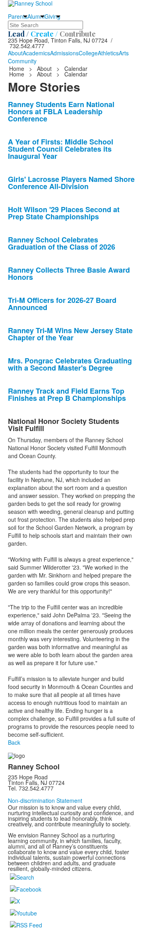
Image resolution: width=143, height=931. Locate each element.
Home (17, 68)
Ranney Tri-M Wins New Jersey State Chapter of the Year (70, 334)
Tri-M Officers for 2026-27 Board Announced (62, 303)
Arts (124, 53)
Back (14, 742)
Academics (36, 53)
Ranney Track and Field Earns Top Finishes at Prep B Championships (67, 394)
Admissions (64, 53)
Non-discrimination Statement (45, 800)
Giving (52, 16)
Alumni (35, 16)
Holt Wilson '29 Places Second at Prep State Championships (64, 213)
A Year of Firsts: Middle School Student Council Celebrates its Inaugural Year (60, 149)
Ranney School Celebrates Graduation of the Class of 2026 (61, 243)
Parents (17, 16)
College (88, 53)
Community (22, 61)
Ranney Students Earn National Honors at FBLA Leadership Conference (61, 111)
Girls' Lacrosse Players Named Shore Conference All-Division (71, 182)
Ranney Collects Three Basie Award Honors (69, 273)
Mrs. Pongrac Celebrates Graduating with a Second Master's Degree (70, 364)
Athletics (108, 53)
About (15, 53)
